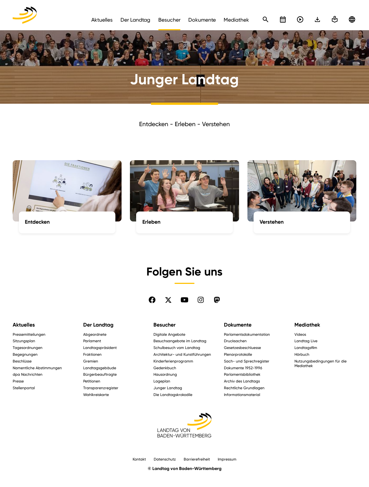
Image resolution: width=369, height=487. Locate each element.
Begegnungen (25, 354)
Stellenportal (24, 387)
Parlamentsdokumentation (247, 334)
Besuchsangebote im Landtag (179, 340)
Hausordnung (165, 374)
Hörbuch (301, 354)
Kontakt (139, 459)
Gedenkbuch (164, 367)
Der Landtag (98, 325)
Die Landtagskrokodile (172, 394)
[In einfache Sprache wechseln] (317, 19)
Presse (18, 381)
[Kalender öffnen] (282, 19)
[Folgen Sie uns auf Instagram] (201, 300)
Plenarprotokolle (238, 354)
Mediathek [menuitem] (236, 19)
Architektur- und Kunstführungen (182, 354)
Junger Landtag (167, 387)
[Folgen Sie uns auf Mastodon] (217, 300)
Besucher (164, 325)
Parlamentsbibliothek (242, 374)
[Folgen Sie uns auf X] (168, 300)
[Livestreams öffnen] (300, 19)
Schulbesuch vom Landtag (176, 347)
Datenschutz (165, 459)
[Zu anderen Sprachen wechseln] (351, 19)
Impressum (227, 459)
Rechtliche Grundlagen (244, 387)
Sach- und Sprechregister (246, 361)
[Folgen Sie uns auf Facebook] (152, 300)
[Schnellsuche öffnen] (265, 19)
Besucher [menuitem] (169, 19)
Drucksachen (235, 340)
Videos (300, 334)
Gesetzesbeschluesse (242, 347)
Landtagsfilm (305, 347)
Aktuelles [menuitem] (102, 19)
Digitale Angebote (169, 334)
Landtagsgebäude (99, 367)
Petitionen (91, 381)
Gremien (90, 361)
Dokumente (237, 325)
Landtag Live (305, 340)
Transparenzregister (100, 387)
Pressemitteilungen (29, 334)
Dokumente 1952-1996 (243, 367)
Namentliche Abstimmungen (37, 367)
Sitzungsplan (24, 340)
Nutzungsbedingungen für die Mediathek (320, 363)
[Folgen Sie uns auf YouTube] (184, 300)
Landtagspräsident (100, 347)
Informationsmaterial (242, 394)
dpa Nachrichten (27, 374)
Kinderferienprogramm (173, 361)
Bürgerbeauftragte (100, 374)
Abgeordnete (94, 334)
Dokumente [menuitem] (202, 19)
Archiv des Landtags (242, 381)
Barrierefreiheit (197, 459)
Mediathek (307, 325)
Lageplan (161, 381)
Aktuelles (24, 325)
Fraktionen (92, 354)
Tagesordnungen (27, 347)
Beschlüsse (22, 361)
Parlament (92, 340)
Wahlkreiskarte (96, 394)
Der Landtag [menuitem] (135, 19)
